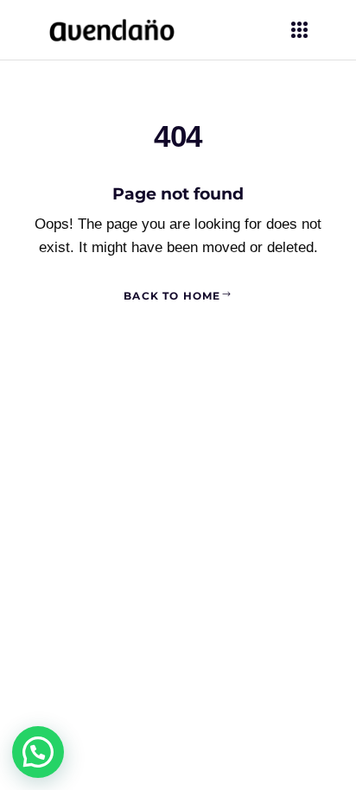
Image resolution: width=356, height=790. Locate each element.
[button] (38, 752)
